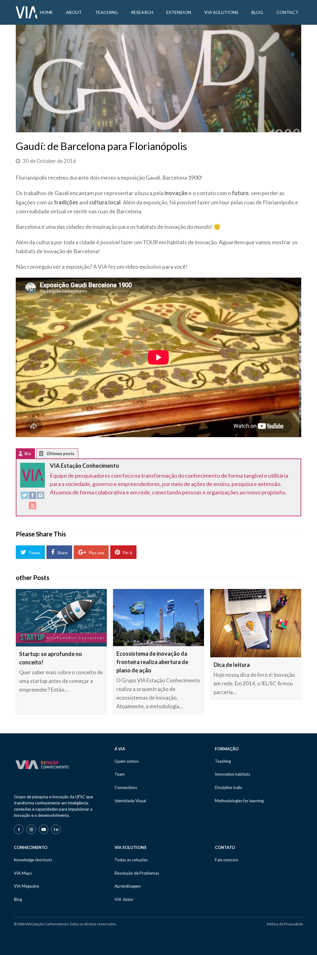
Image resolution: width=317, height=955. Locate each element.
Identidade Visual (130, 800)
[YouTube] (32, 507)
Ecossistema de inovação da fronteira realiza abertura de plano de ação (152, 662)
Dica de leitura (232, 664)
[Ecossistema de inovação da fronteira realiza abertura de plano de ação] (158, 617)
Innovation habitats (232, 774)
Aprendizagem (128, 886)
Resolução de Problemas (137, 873)
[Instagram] (40, 497)
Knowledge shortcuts (33, 859)
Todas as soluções (131, 859)
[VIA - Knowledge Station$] (26, 11)
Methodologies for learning (239, 800)
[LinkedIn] (56, 829)
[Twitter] (24, 497)
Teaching (223, 761)
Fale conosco (226, 859)
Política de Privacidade (285, 924)
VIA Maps (23, 873)
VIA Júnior (124, 899)
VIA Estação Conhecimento (84, 465)
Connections (126, 787)
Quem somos (127, 761)
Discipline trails (228, 787)
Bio (27, 453)
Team (120, 774)
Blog (18, 899)
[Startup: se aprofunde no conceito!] (61, 617)
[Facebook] (32, 497)
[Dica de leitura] (255, 623)
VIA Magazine (26, 886)
